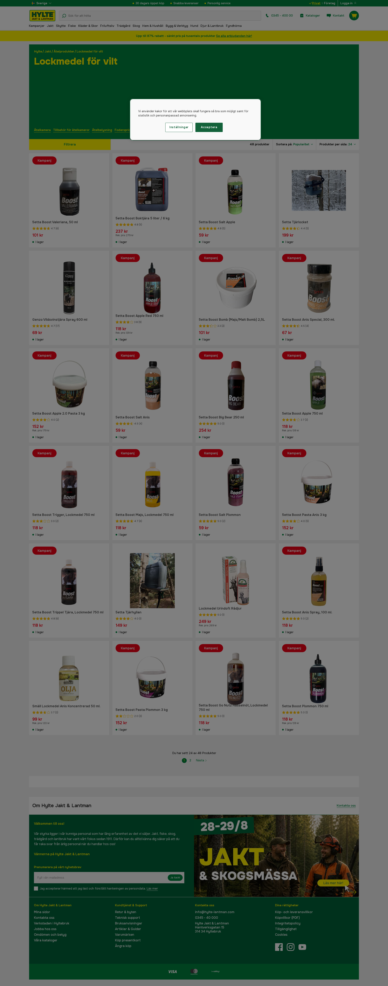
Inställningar (179, 127)
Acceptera (209, 127)
